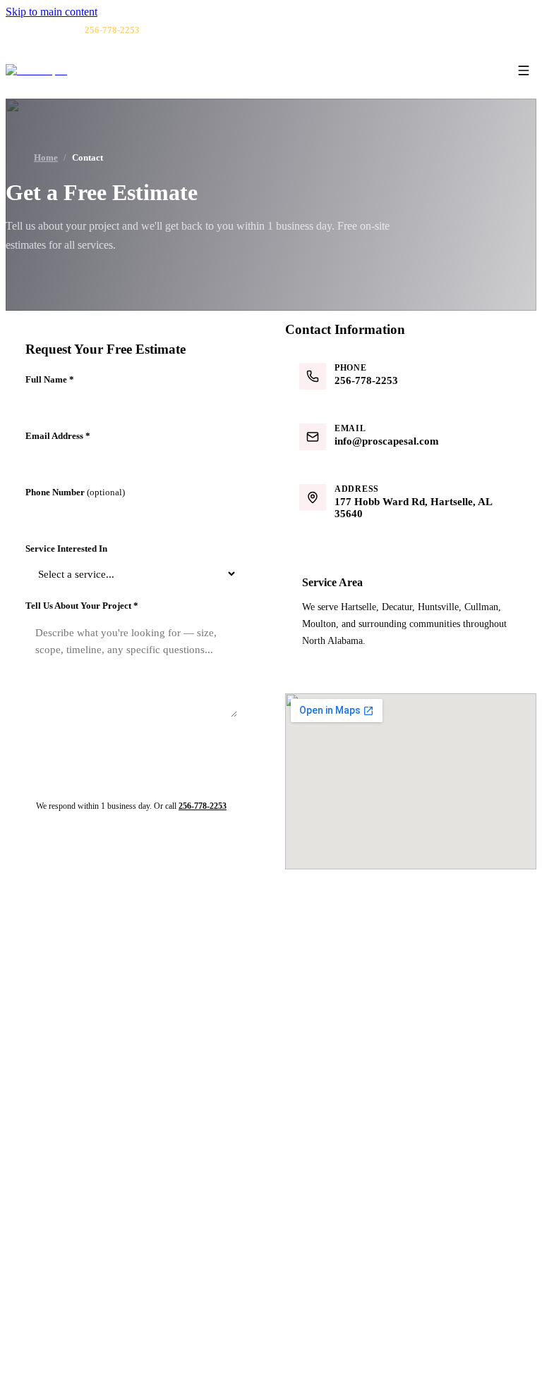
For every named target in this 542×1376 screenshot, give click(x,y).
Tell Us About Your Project (81, 605)
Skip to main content (51, 12)
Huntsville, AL (63, 1201)
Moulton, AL (60, 1240)
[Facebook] (464, 30)
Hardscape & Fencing (359, 962)
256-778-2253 (203, 806)
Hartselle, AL (61, 1161)
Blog (325, 1181)
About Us (335, 1161)
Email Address (57, 435)
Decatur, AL (58, 1181)
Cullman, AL (60, 1220)
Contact (331, 1201)
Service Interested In (66, 548)
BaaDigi (519, 1351)
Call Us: (94, 30)
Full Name (49, 379)
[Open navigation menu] (523, 70)
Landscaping (341, 942)
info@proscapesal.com (67, 1035)
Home (46, 158)
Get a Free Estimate (347, 1282)
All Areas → (59, 1259)
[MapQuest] (501, 30)
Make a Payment (349, 1220)
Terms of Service (403, 1351)
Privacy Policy (345, 1240)
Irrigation (335, 982)
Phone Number (75, 492)
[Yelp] (482, 30)
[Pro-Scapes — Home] (36, 70)
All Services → (347, 1001)
